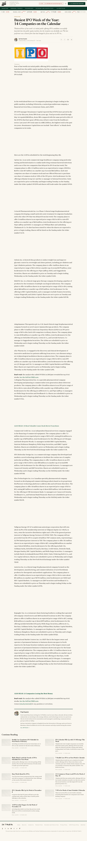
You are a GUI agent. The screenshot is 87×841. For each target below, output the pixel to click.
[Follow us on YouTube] (11, 828)
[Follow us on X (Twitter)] (5, 828)
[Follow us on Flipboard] (20, 828)
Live (52, 3)
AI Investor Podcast (77, 3)
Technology (29, 8)
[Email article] (68, 39)
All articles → (24, 727)
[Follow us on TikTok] (17, 828)
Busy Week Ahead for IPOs (20, 774)
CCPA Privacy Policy (74, 824)
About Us (24, 824)
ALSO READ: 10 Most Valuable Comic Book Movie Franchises (36, 426)
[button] (66, 4)
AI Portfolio (61, 8)
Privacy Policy (63, 824)
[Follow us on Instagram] (14, 828)
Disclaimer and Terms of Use (51, 824)
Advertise (83, 824)
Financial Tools (39, 824)
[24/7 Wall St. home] (4, 3)
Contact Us (31, 824)
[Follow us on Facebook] (2, 828)
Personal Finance (17, 8)
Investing (5, 8)
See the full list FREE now (29, 377)
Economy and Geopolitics (44, 8)
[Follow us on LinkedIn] (8, 828)
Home (18, 824)
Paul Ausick (23, 38)
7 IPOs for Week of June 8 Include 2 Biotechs (70, 790)
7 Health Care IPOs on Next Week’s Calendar (70, 758)
